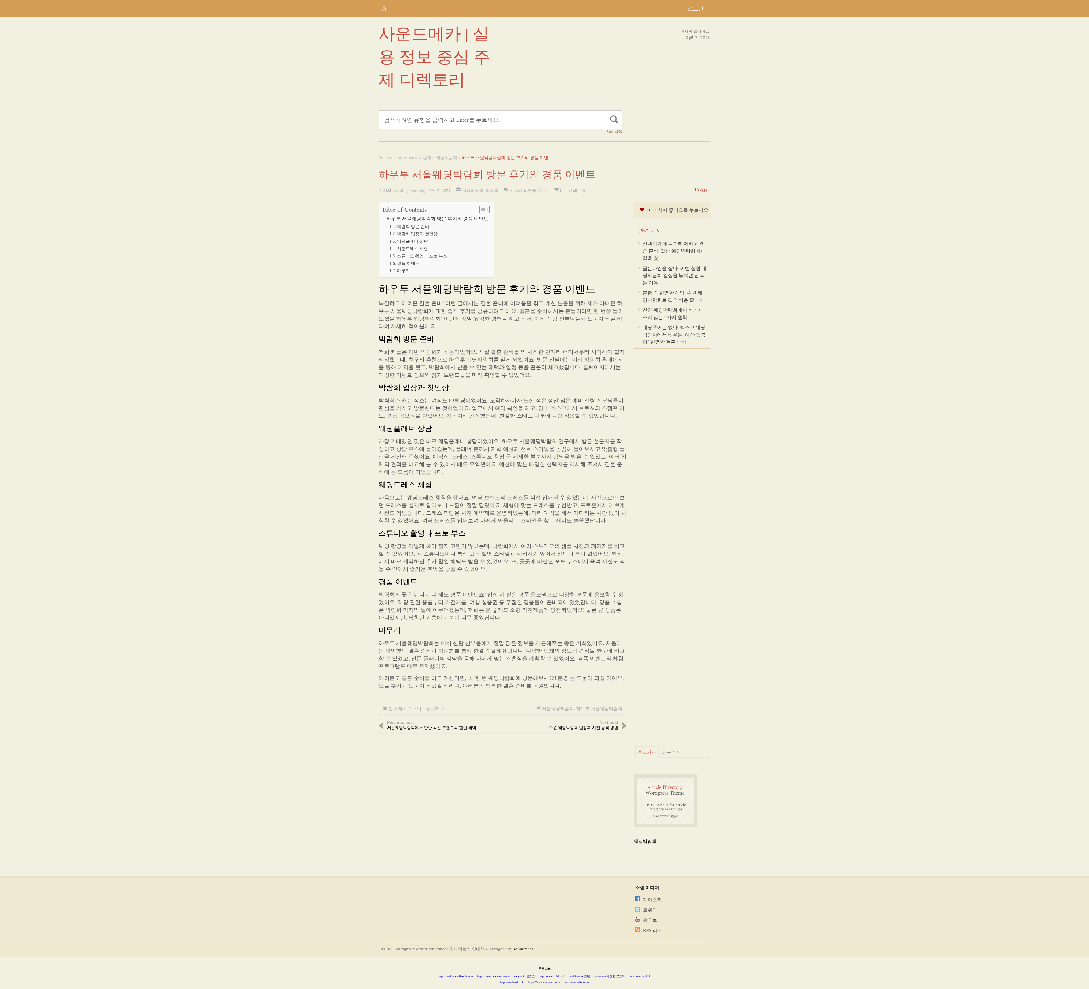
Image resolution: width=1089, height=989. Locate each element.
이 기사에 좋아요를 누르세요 (677, 210)
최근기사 (671, 752)
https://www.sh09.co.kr (552, 976)
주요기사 (647, 752)
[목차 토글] (481, 209)
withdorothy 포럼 (579, 976)
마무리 (403, 270)
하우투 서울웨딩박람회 (599, 708)
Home (408, 157)
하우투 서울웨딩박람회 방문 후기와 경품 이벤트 (437, 218)
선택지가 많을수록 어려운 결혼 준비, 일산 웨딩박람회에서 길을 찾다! (674, 250)
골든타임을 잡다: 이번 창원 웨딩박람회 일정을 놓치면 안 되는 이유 (674, 275)
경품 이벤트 (408, 263)
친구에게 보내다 (405, 708)
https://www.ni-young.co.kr (544, 982)
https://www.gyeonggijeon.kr (493, 976)
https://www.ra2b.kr (640, 976)
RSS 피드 (652, 930)
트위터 (650, 910)
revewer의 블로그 (524, 976)
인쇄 (703, 190)
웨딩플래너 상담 (412, 241)
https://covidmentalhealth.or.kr (455, 976)
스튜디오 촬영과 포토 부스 (422, 256)
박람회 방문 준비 (413, 226)
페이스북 (652, 899)
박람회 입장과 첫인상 (417, 233)
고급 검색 (613, 131)
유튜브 (650, 920)
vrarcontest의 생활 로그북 (609, 976)
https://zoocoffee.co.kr (576, 982)
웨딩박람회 (446, 157)
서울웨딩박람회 (558, 708)
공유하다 (435, 708)
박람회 (425, 157)
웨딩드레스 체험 (412, 248)
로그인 (695, 8)
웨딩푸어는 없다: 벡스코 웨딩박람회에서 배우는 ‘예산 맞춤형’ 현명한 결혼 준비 (674, 334)
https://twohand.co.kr (512, 982)
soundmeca (524, 949)
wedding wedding (409, 190)
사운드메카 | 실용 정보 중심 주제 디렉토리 (434, 56)
